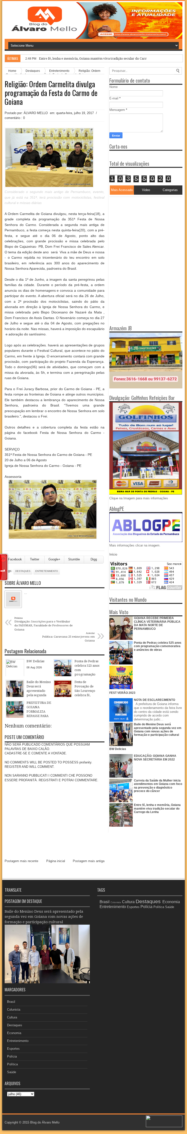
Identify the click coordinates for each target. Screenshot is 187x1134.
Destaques (22, 571)
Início (113, 554)
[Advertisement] (139, 227)
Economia (14, 1033)
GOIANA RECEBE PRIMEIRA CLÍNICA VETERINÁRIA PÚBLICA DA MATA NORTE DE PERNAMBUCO (157, 623)
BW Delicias (117, 749)
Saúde (11, 1072)
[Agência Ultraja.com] (164, 1126)
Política (12, 1064)
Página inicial (55, 861)
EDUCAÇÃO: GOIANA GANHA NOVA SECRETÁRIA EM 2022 (155, 757)
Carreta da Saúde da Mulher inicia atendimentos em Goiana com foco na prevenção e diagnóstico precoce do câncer (158, 786)
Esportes (13, 1048)
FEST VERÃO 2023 (122, 693)
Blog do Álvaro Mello (44, 1122)
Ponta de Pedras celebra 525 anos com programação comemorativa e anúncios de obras (157, 646)
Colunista (13, 1009)
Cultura (12, 1017)
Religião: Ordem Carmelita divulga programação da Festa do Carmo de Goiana (51, 93)
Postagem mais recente (21, 861)
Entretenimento (46, 571)
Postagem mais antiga (88, 861)
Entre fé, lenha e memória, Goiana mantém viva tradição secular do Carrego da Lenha (103, 58)
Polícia (12, 1056)
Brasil (11, 1002)
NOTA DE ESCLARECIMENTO (154, 700)
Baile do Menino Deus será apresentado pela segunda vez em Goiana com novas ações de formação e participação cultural (157, 730)
